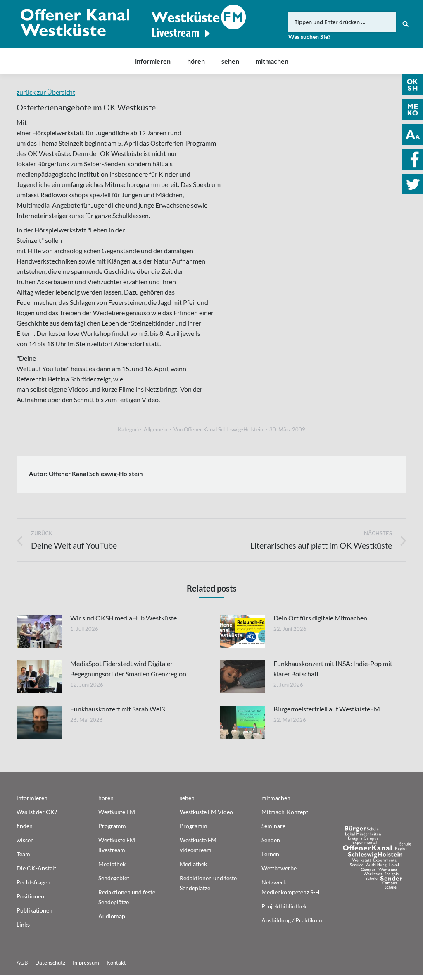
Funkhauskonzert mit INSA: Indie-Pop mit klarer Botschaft (332, 668)
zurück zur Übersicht (46, 92)
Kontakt (116, 962)
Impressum (86, 962)
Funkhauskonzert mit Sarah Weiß (117, 709)
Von (218, 429)
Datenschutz (50, 962)
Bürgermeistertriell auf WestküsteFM (326, 709)
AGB (22, 962)
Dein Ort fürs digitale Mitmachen (320, 618)
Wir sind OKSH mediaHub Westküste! (124, 618)
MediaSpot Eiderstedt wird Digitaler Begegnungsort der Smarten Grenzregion (128, 668)
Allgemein (155, 429)
